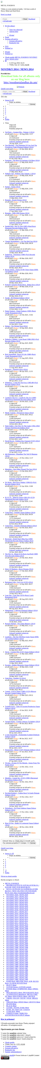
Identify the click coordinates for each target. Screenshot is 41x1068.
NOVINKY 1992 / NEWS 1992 (17, 959)
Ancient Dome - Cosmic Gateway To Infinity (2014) (22, 721)
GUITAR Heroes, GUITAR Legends (18, 987)
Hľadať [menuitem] (11, 35)
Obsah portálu (9, 1042)
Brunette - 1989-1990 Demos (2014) (17, 213)
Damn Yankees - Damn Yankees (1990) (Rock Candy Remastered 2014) (20, 312)
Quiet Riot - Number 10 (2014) (15, 678)
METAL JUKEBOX (12, 883)
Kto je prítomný (8, 1019)
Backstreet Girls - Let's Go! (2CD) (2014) (19, 582)
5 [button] (5, 114)
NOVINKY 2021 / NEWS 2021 (17, 904)
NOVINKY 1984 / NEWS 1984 (17, 974)
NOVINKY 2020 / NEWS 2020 (17, 906)
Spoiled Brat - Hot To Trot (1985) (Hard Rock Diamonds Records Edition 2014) (20, 227)
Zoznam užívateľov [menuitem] (15, 41)
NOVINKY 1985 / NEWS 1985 (17, 972)
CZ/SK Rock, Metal (13, 1011)
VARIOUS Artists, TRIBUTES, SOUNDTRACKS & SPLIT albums (17, 1014)
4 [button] (5, 112)
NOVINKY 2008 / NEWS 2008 (17, 928)
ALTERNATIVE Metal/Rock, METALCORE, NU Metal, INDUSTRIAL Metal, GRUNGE (21, 995)
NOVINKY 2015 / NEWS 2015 (17, 915)
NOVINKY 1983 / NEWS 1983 (17, 976)
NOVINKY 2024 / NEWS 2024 (17, 898)
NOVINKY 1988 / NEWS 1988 (17, 966)
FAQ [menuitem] (6, 46)
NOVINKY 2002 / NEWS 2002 (17, 940)
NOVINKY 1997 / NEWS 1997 (17, 949)
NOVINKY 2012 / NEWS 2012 (17, 921)
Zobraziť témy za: (9, 841)
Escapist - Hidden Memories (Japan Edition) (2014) (22, 665)
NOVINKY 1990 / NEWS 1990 (17, 962)
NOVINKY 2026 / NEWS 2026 (17, 895)
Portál (7, 37)
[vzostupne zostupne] (24, 843)
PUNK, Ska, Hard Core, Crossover (18, 1009)
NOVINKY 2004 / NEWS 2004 (17, 936)
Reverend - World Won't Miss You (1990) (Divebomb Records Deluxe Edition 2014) (19, 540)
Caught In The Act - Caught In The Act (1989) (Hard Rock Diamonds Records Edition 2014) (20, 398)
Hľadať (25, 19)
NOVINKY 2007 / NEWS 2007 (17, 930)
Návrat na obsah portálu (9, 876)
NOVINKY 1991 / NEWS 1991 (17, 961)
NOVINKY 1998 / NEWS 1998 (17, 947)
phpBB (11, 1055)
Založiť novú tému (7, 89)
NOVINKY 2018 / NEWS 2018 (17, 910)
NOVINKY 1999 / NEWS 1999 (17, 945)
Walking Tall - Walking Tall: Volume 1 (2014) (20, 173)
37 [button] (6, 117)
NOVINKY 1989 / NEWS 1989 (17, 964)
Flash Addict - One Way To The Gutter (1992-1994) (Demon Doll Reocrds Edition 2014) (22, 427)
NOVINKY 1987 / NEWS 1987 (17, 968)
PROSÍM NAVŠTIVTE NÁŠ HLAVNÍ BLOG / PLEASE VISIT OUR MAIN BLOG (22, 886)
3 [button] (5, 110)
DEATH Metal (11, 1004)
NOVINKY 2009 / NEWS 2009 (17, 927)
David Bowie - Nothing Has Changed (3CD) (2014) (22, 441)
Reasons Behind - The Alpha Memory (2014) (20, 624)
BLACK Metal (11, 1006)
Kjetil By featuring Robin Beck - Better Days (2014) (22, 285)
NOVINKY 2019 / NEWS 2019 (17, 908)
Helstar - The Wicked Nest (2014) (16, 326)
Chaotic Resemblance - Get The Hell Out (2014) (21, 241)
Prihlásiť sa (9, 54)
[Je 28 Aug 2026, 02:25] (6, 61)
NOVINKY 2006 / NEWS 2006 (17, 932)
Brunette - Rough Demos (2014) (16, 200)
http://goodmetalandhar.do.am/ (20, 82)
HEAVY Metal (11, 985)
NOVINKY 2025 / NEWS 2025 (17, 896)
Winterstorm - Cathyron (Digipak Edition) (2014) (21, 610)
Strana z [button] (9, 100)
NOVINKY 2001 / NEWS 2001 (17, 942)
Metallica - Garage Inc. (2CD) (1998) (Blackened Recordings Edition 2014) (21, 779)
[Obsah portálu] (2, 2)
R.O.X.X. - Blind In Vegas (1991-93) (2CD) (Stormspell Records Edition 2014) (20, 498)
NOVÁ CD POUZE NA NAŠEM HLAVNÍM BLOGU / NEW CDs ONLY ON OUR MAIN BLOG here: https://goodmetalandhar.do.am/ (21, 891)
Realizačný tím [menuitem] (14, 43)
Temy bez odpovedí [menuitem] (15, 30)
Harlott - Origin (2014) (12, 187)
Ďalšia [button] (7, 119)
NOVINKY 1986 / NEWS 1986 (17, 970)
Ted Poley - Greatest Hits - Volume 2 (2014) (19, 132)
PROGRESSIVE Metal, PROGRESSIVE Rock (22, 993)
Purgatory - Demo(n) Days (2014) (16, 369)
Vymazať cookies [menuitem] (11, 1046)
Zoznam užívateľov (11, 39)
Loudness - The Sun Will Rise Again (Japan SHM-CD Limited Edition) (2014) (22, 638)
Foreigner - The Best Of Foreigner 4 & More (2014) (22, 160)
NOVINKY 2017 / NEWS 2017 (17, 912)
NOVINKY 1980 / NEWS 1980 (17, 979)
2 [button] (5, 108)
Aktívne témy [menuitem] (13, 31)
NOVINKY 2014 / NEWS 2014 (17, 69)
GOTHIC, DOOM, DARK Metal (17, 1008)
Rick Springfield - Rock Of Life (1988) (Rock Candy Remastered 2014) (20, 355)
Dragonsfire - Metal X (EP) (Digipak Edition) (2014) (22, 750)
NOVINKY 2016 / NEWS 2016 (17, 913)
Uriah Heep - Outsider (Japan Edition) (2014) (20, 512)
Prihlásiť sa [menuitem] (9, 48)
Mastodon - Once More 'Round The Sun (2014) (21, 469)
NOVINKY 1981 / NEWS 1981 (17, 977)
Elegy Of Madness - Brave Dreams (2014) (19, 569)
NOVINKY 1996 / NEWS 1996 (17, 951)
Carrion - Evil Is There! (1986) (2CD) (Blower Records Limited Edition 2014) (20, 692)
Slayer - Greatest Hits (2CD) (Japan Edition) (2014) (22, 652)
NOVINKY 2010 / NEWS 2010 (17, 925)
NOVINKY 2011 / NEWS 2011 (17, 923)
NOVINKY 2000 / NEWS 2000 (17, 944)
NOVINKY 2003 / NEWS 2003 (17, 938)
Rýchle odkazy (10, 26)
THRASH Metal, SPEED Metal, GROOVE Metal (23, 1002)
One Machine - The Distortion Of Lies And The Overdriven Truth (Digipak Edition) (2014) (21, 146)
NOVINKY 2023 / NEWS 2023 (17, 900)
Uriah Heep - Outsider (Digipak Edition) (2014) (21, 526)
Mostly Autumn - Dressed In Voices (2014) (19, 413)
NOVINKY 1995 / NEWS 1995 (17, 953)
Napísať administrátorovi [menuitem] (13, 1052)
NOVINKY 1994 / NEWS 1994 (17, 955)
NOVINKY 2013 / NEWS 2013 (17, 919)
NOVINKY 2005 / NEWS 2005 (17, 934)
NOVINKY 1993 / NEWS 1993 (17, 957)
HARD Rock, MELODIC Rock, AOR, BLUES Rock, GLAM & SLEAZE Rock (22, 982)
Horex (16, 134)
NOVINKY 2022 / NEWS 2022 (17, 902)
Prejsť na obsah (6, 14)
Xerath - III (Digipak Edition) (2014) (17, 298)
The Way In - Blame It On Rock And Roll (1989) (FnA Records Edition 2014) (21, 555)
